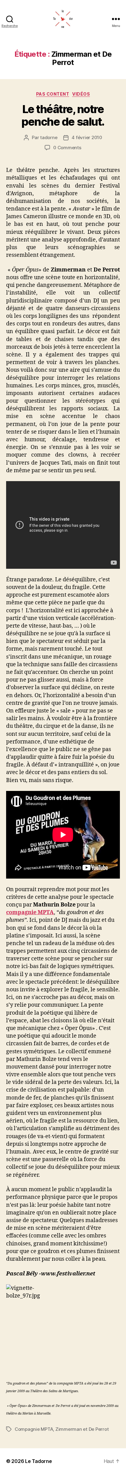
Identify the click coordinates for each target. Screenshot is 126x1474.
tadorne (48, 137)
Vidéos (81, 94)
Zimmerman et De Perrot (82, 1429)
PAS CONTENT (52, 94)
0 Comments (67, 147)
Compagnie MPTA (34, 1429)
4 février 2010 (87, 137)
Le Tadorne (38, 1461)
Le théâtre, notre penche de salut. (62, 115)
